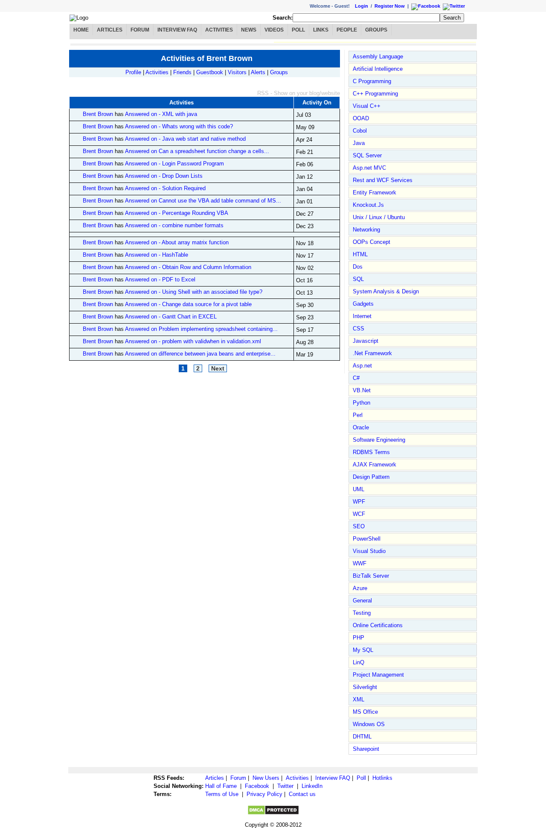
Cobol (360, 130)
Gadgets (363, 304)
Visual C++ (366, 106)
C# (356, 378)
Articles (109, 30)
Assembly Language (378, 56)
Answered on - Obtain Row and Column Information (188, 267)
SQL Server (367, 155)
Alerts (258, 72)
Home (81, 30)
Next (217, 368)
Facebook (257, 786)
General (362, 600)
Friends (182, 72)
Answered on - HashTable (156, 255)
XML (358, 699)
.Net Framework (372, 353)
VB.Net (362, 390)
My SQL (363, 650)
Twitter (285, 786)
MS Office (365, 712)
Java (359, 143)
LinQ (358, 662)
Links (320, 30)
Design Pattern (371, 477)
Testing (362, 613)
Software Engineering (379, 440)
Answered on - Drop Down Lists (164, 176)
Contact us (302, 794)
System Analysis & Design (386, 291)
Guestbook (209, 72)
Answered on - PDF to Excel (160, 279)
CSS (358, 328)
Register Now (390, 6)
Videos (274, 30)
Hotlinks (382, 778)
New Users (266, 778)
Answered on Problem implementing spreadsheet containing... (201, 329)
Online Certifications (378, 625)
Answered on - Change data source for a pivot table (188, 304)
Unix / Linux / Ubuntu (379, 217)
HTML (360, 254)
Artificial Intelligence (378, 69)
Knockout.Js (368, 205)
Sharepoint (366, 749)
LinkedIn (312, 786)
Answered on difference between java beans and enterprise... (200, 353)
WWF (359, 563)
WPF (359, 501)
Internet (362, 316)
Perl (358, 415)
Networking (366, 229)
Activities (219, 30)
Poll (298, 30)
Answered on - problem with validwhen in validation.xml (193, 341)
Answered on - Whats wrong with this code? (179, 126)
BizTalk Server (371, 576)
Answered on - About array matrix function (177, 242)
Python (361, 403)
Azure (360, 588)
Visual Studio (369, 551)
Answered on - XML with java (161, 114)
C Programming (372, 81)
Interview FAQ (177, 30)
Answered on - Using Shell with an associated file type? (193, 292)
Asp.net (362, 365)
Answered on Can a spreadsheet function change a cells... (197, 151)
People (347, 30)
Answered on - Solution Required (165, 188)
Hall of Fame (221, 786)
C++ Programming (375, 93)
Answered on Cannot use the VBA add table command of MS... (203, 200)
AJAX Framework (374, 464)
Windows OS (369, 724)
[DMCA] (273, 813)
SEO (359, 526)
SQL (358, 279)
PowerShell (366, 539)
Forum (140, 30)
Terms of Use (221, 794)
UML (358, 489)
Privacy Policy (264, 794)
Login (361, 6)
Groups (376, 30)
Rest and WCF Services (382, 180)
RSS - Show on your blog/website (298, 93)
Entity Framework (374, 192)
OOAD (361, 118)
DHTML (362, 736)
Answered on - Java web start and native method (185, 139)
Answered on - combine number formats (174, 225)
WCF (359, 514)
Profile (133, 72)
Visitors (237, 72)
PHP (358, 637)
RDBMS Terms (371, 452)
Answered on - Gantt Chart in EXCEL (171, 316)
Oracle (361, 427)
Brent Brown (98, 114)
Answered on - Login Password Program (174, 163)
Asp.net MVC (369, 168)
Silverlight (365, 687)
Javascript (365, 341)
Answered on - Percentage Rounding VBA (176, 213)
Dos (358, 266)
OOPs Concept (371, 242)
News (248, 30)
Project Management (378, 675)
